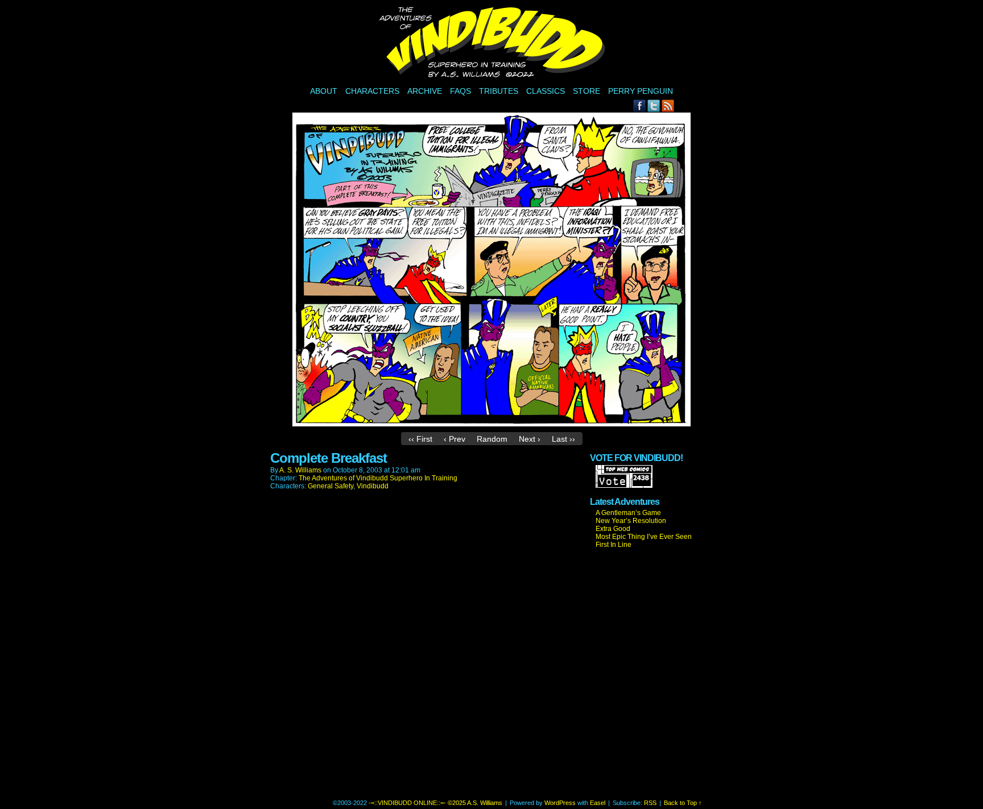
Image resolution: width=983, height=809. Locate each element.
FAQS (460, 91)
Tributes (498, 91)
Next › (529, 438)
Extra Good (613, 529)
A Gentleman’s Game (628, 513)
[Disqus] (429, 652)
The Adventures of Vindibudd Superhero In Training (378, 478)
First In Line (613, 545)
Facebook (640, 105)
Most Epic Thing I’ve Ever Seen (644, 537)
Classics (545, 91)
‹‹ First (420, 438)
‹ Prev (454, 438)
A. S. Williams (300, 470)
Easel (597, 802)
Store (586, 91)
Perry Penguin (640, 91)
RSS (668, 105)
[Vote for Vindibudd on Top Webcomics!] (624, 485)
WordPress (560, 802)
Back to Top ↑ (683, 802)
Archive (424, 91)
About (323, 91)
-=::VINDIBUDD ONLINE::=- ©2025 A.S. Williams (493, 44)
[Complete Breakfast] (491, 423)
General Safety (330, 486)
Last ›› (563, 438)
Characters (372, 91)
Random (492, 438)
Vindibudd (373, 486)
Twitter (654, 105)
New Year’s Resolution (631, 521)
